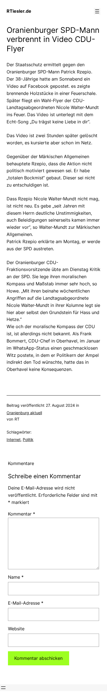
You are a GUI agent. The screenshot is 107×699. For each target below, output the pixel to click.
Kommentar (21, 514)
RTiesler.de (19, 11)
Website (16, 628)
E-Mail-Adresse (25, 603)
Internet (14, 439)
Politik (28, 439)
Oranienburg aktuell (24, 412)
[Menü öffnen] (97, 11)
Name (16, 577)
